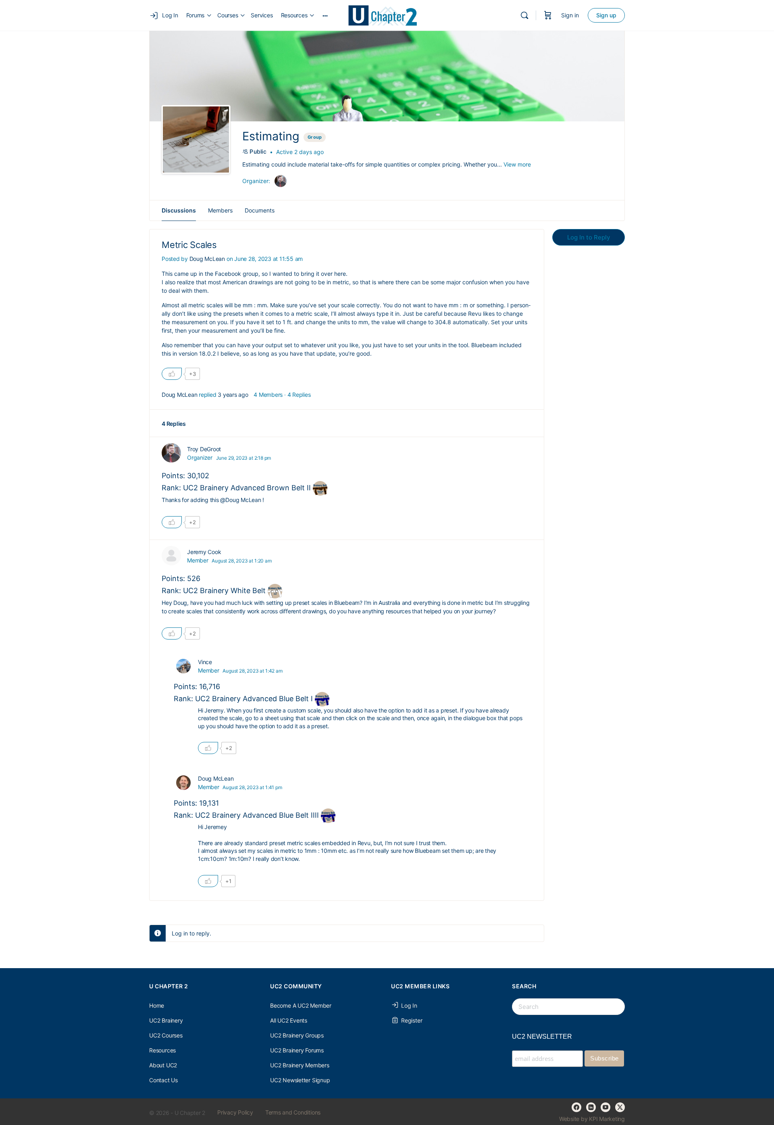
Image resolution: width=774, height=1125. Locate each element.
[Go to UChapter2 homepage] (386, 15)
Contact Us (163, 1080)
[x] (620, 1107)
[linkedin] (591, 1107)
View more (517, 164)
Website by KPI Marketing (592, 1118)
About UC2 (163, 1065)
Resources (162, 1050)
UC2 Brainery (166, 1020)
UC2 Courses (166, 1035)
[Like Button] (172, 374)
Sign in (570, 15)
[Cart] (548, 15)
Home (156, 1005)
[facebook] (576, 1107)
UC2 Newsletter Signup (300, 1080)
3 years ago (233, 394)
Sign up (606, 15)
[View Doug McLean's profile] (183, 782)
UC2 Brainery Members (299, 1065)
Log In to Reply (588, 237)
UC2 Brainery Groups (297, 1035)
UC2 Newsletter (542, 1036)
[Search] (524, 15)
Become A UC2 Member (300, 1005)
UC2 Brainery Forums (297, 1050)
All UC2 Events (288, 1020)
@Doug (229, 499)
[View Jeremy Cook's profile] (171, 555)
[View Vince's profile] (183, 666)
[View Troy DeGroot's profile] (171, 452)
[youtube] (605, 1107)
